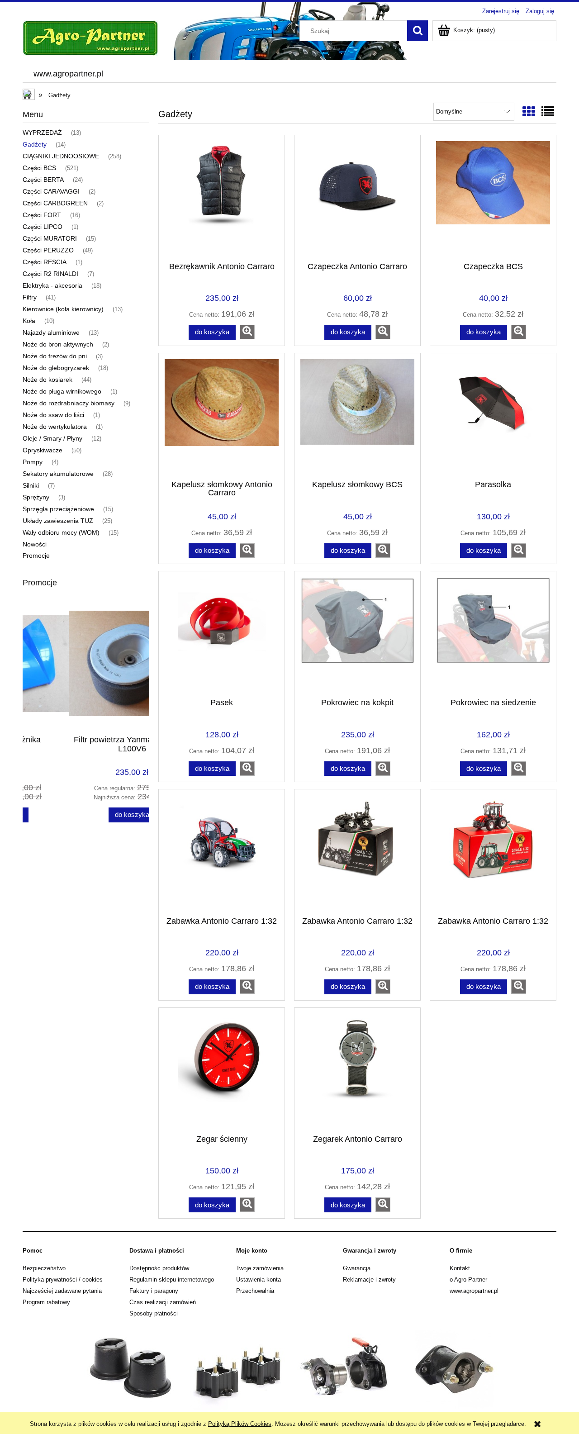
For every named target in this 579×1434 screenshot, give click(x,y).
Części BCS (39, 167)
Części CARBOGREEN (55, 203)
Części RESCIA (44, 262)
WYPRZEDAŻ (42, 132)
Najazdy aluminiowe (51, 332)
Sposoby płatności (153, 1313)
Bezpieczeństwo (44, 1268)
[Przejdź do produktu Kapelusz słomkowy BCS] (357, 415)
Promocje (36, 555)
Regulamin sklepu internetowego (171, 1279)
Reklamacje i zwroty (369, 1279)
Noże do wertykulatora (55, 426)
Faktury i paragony (153, 1290)
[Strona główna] (90, 37)
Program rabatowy (46, 1302)
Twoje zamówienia (260, 1268)
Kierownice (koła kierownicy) (63, 309)
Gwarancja (356, 1268)
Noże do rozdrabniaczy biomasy (68, 403)
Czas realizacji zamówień (162, 1302)
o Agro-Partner (468, 1279)
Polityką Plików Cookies (239, 1423)
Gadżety (35, 144)
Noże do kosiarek (47, 379)
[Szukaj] (417, 30)
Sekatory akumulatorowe (58, 473)
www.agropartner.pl (474, 1290)
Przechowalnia (255, 1290)
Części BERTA (43, 179)
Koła (29, 320)
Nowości (35, 544)
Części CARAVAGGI (51, 191)
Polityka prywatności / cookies (63, 1279)
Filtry (30, 297)
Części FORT (42, 214)
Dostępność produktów (159, 1268)
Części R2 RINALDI (50, 273)
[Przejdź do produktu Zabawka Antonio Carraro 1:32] (222, 851)
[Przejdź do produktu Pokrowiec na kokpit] (357, 633)
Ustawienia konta (258, 1279)
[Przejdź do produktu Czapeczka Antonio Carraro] (357, 197)
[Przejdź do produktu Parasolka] (493, 415)
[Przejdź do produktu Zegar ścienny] (222, 1070)
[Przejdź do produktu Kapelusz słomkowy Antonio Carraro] (222, 415)
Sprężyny (36, 497)
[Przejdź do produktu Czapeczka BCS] (493, 197)
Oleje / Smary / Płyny (52, 438)
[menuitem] (68, 74)
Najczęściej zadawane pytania (62, 1290)
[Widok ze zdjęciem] (528, 112)
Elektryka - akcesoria (52, 285)
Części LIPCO (42, 226)
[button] (247, 332)
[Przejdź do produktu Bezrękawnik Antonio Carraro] (222, 197)
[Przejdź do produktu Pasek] (222, 633)
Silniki (31, 485)
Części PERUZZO (48, 250)
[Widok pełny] (547, 112)
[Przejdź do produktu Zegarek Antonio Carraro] (357, 1070)
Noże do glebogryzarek (56, 367)
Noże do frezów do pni (55, 356)
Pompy (33, 461)
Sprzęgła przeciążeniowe (58, 509)
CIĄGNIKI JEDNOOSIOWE (61, 156)
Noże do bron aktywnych (58, 344)
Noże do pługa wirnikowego (62, 391)
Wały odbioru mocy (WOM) (61, 532)
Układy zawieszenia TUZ (58, 520)
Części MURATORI (50, 238)
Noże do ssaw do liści (53, 414)
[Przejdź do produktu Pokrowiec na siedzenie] (493, 633)
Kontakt (460, 1268)
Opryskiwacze (42, 450)
